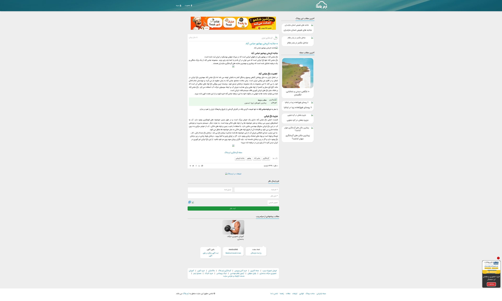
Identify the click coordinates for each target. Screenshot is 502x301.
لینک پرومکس (221, 273)
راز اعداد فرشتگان (256, 251)
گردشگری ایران (267, 38)
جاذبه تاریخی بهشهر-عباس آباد (261, 44)
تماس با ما (274, 293)
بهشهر (249, 158)
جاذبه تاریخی (240, 158)
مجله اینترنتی (321, 293)
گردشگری (266, 158)
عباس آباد (257, 158)
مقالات (288, 293)
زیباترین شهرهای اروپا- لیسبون (255, 102)
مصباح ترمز (197, 273)
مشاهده (491, 284)
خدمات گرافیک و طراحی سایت (233, 276)
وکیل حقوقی (252, 273)
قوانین (301, 293)
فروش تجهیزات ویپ (270, 270)
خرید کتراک (209, 273)
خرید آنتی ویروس (241, 270)
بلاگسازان (211, 270)
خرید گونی (201, 270)
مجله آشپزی (254, 270)
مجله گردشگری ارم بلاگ (233, 152)
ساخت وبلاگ (310, 293)
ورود (177, 5)
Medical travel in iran (233, 251)
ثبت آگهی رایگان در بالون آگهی (210, 252)
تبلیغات (294, 293)
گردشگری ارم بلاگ (224, 270)
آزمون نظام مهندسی (237, 273)
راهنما (282, 293)
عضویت (187, 5)
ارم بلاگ (185, 293)
